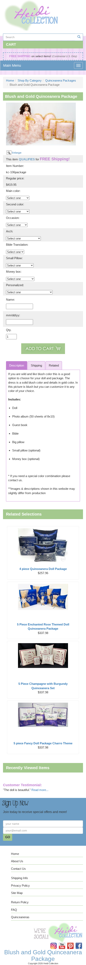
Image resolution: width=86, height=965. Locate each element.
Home (10, 80)
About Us (17, 861)
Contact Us (18, 868)
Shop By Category (30, 80)
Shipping (36, 365)
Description (16, 365)
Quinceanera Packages (60, 80)
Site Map (17, 893)
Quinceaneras (20, 917)
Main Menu (12, 65)
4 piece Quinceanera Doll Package (43, 569)
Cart (11, 44)
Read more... (39, 790)
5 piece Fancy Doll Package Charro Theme (43, 743)
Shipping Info (19, 878)
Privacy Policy (20, 885)
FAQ (14, 909)
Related (54, 365)
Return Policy (20, 902)
